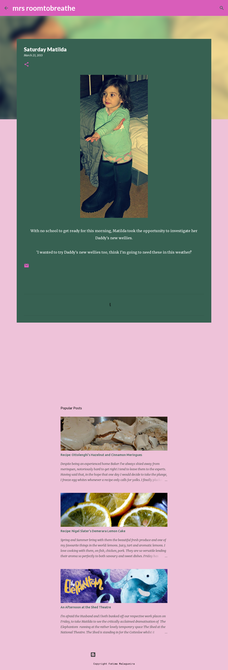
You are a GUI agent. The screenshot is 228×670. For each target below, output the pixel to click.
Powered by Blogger (117, 654)
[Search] (81, 8)
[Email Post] (26, 267)
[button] (26, 65)
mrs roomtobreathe (43, 8)
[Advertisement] (114, 360)
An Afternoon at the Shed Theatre (86, 607)
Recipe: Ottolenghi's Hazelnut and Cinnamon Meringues (101, 455)
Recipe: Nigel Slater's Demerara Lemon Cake (93, 531)
